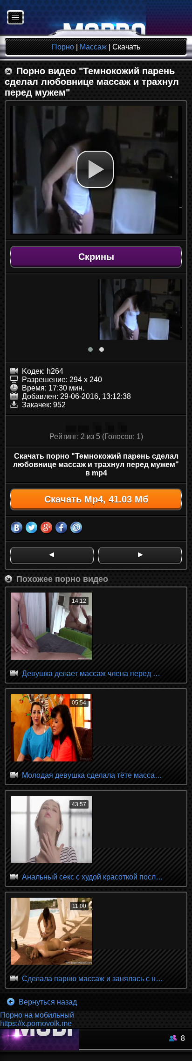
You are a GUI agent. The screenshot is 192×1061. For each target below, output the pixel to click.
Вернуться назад (47, 1002)
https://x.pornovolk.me (36, 1023)
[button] (95, 169)
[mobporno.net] (73, 18)
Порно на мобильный (37, 1015)
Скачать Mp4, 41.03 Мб (96, 499)
